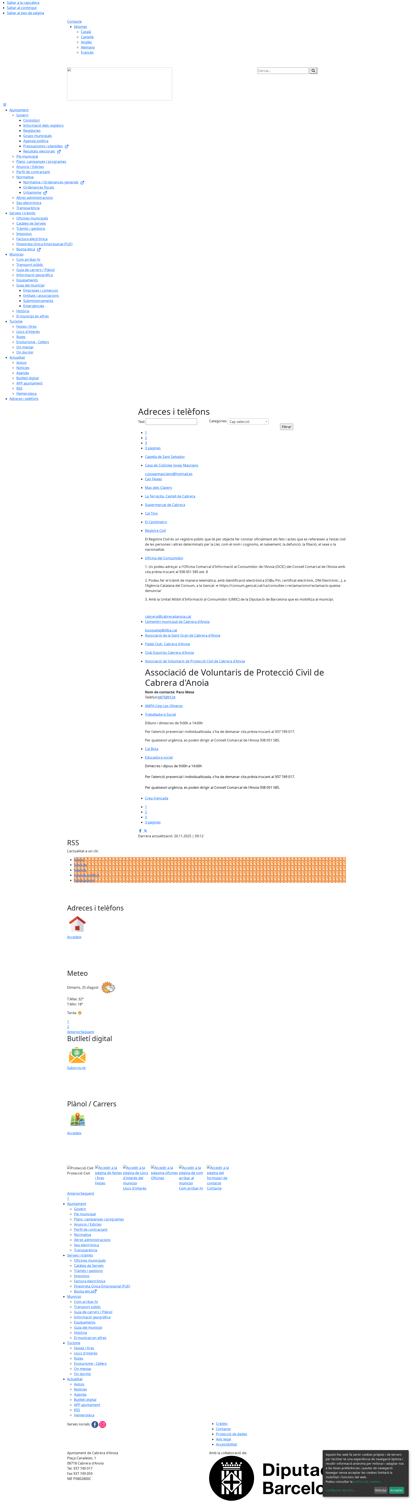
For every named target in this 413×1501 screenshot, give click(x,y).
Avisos (79, 859)
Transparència (85, 1250)
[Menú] (5, 104)
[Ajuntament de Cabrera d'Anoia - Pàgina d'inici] (119, 83)
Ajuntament (76, 1203)
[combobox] (248, 421)
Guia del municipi (88, 1327)
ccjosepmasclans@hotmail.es (169, 473)
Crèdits (222, 1423)
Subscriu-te (76, 1067)
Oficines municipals (90, 1260)
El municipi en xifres (90, 1337)
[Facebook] (95, 1424)
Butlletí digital (85, 1399)
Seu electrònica (86, 1245)
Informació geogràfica (92, 1317)
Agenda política (86, 875)
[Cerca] (313, 70)
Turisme (73, 1343)
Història (80, 1332)
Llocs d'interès (85, 1353)
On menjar (82, 1368)
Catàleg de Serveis (89, 1265)
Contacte (74, 21)
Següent (87, 1032)
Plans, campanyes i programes (99, 1219)
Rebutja (380, 1490)
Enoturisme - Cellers (90, 1363)
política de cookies (366, 1482)
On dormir (82, 1373)
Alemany (88, 47)
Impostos (81, 1276)
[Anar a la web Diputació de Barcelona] (277, 1478)
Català (86, 31)
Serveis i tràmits (80, 1255)
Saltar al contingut (22, 7)
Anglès (86, 42)
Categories (218, 421)
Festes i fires (84, 1348)
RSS (77, 1410)
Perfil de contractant (91, 1229)
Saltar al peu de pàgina (25, 13)
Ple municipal (85, 1214)
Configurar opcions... (341, 1490)
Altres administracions (92, 1239)
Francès (87, 52)
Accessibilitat (226, 1444)
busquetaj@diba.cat (161, 630)
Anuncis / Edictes (88, 1224)
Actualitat (75, 1379)
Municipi (74, 1296)
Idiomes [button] (80, 26)
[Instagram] (102, 1424)
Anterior (74, 1032)
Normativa (82, 1234)
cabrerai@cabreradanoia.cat (168, 616)
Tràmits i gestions (88, 1270)
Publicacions (84, 880)
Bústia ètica (83, 1291)
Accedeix (74, 937)
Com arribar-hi (86, 1301)
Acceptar (396, 1490)
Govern (80, 1209)
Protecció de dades (231, 1434)
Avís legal (223, 1439)
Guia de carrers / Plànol (93, 1312)
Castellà (87, 37)
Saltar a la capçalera (23, 2)
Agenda (80, 870)
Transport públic (87, 1306)
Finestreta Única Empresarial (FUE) (102, 1286)
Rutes (78, 1358)
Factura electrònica (89, 1281)
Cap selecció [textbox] (240, 421)
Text (141, 421)
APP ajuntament (87, 1404)
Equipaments (85, 1322)
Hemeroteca (84, 1415)
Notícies (80, 864)
